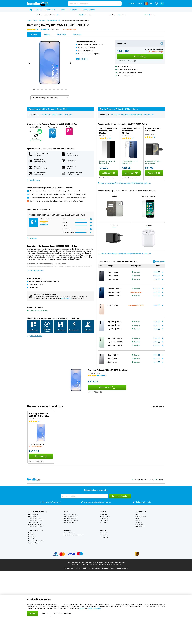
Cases (137, 514)
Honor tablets (104, 520)
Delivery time (32, 537)
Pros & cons (68, 114)
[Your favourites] (156, 3)
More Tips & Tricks (36, 336)
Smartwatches (139, 524)
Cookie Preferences (94, 568)
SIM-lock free (83, 59)
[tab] (34, 89)
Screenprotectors (140, 516)
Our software (103, 535)
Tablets (62, 10)
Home (29, 20)
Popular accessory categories (131, 114)
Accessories (50, 10)
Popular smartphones (37, 512)
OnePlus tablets (104, 522)
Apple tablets (103, 514)
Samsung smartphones (71, 516)
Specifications (57, 114)
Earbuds (137, 520)
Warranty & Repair (33, 543)
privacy (82, 608)
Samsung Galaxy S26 (34, 518)
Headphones (139, 522)
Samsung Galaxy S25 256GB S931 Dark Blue (75, 20)
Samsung (42, 20)
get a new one (66, 298)
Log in (140, 3)
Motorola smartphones (71, 520)
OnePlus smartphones (70, 518)
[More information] (135, 61)
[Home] (30, 9)
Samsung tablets (105, 516)
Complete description (37, 270)
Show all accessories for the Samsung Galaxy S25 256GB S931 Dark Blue (126, 183)
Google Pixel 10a (33, 522)
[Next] (70, 63)
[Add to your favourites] (161, 43)
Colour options (148, 114)
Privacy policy (104, 537)
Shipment (31, 539)
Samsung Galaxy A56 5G (35, 520)
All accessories (139, 526)
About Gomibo (104, 533)
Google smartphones (70, 522)
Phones (67, 512)
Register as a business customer (73, 535)
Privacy (78, 568)
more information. (115, 564)
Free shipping (110, 178)
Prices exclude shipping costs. (116, 562)
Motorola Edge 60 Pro (34, 524)
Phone (38, 10)
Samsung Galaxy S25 (53, 20)
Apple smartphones (70, 514)
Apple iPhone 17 (33, 514)
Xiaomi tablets (104, 518)
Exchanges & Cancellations (36, 541)
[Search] (120, 3)
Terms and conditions (108, 568)
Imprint (85, 568)
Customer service (88, 10)
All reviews (33, 238)
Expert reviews (46, 114)
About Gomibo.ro (69, 568)
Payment (30, 533)
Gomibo (103, 530)
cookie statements (94, 608)
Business (73, 10)
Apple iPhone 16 (33, 516)
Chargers (138, 518)
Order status (31, 535)
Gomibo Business (69, 533)
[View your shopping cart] (162, 3)
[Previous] (29, 63)
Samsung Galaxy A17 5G (35, 526)
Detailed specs (35, 180)
